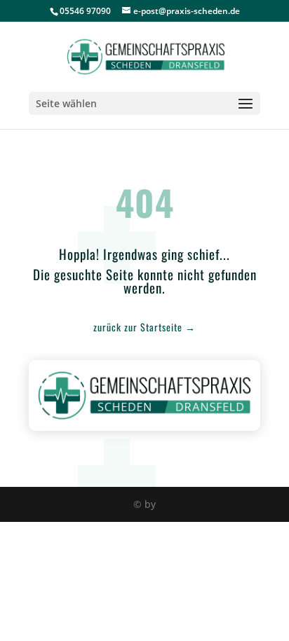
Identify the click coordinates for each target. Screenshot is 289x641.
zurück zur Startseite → (144, 326)
